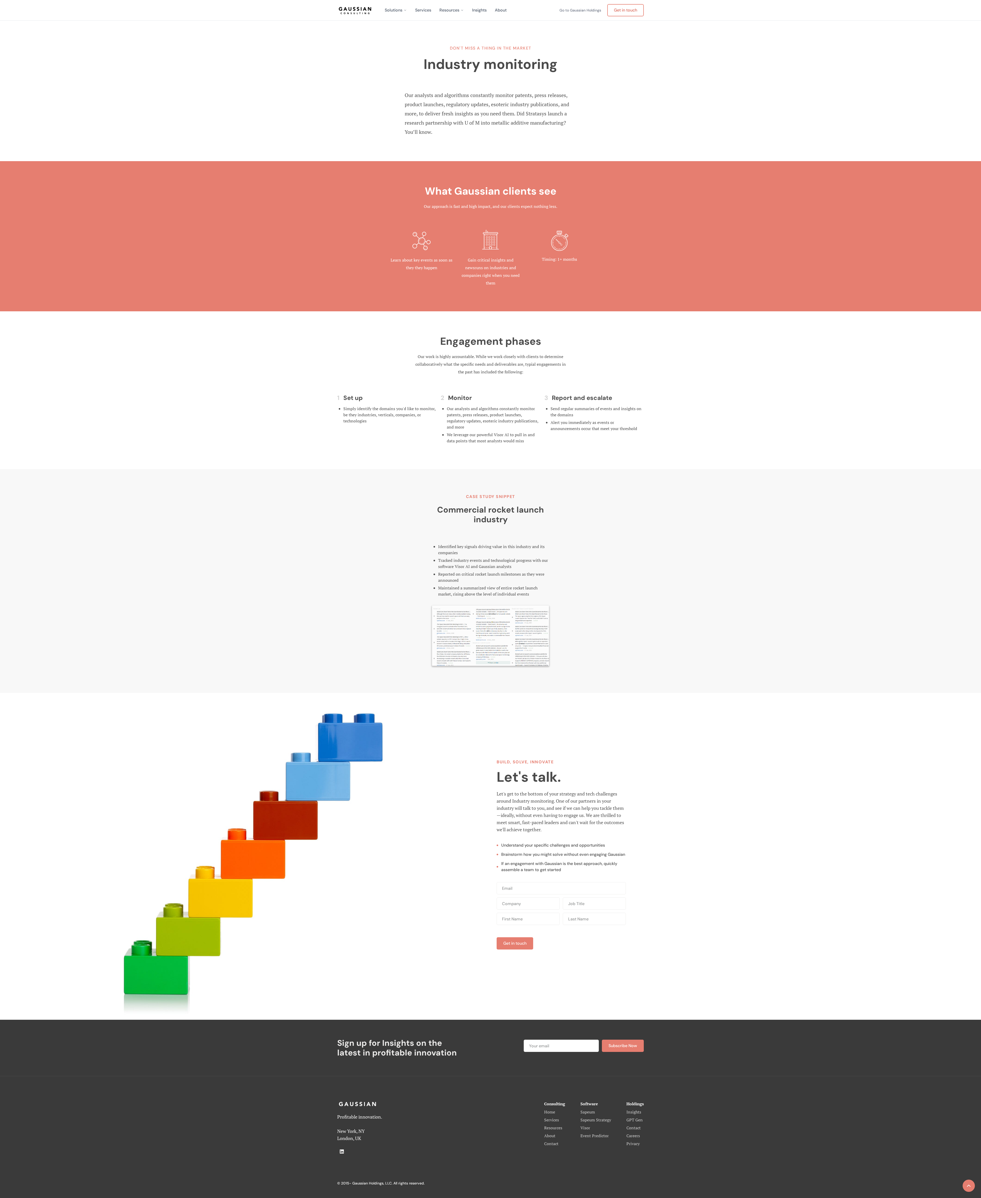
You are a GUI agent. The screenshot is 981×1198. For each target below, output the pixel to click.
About (501, 10)
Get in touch (625, 10)
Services (423, 10)
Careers (633, 1135)
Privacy (633, 1143)
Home (549, 1112)
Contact (551, 1143)
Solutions (393, 10)
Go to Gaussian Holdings (580, 10)
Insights (479, 10)
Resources (449, 10)
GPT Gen (634, 1120)
